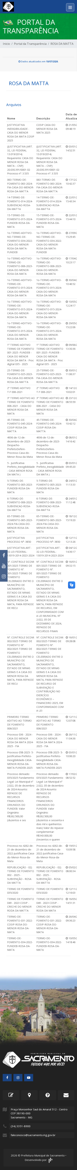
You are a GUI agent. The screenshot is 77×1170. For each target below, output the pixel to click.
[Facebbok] (7, 1077)
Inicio (6, 44)
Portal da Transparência (30, 44)
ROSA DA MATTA (61, 44)
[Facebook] (4, 555)
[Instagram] (4, 576)
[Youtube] (4, 566)
